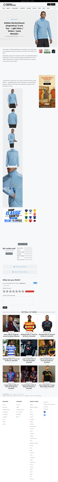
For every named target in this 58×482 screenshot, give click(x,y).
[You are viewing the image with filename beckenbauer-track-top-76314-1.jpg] (13, 98)
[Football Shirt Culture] (9, 4)
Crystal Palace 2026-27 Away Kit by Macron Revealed (29, 386)
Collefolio (32, 1)
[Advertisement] (20, 71)
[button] (20, 417)
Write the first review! (20, 272)
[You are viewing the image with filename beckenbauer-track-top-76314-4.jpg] (13, 158)
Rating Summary (7, 288)
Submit (5, 307)
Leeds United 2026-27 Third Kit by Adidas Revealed (29, 360)
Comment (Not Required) (9, 295)
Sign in (53, 4)
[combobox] (54, 8)
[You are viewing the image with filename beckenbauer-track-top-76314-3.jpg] (13, 138)
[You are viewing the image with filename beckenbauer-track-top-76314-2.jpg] (13, 118)
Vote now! (9, 253)
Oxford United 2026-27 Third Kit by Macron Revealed (47, 360)
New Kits (11, 332)
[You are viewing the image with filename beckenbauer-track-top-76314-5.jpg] (13, 177)
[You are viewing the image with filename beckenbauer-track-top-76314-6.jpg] (13, 197)
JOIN (49, 4)
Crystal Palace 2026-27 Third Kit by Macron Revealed (11, 386)
